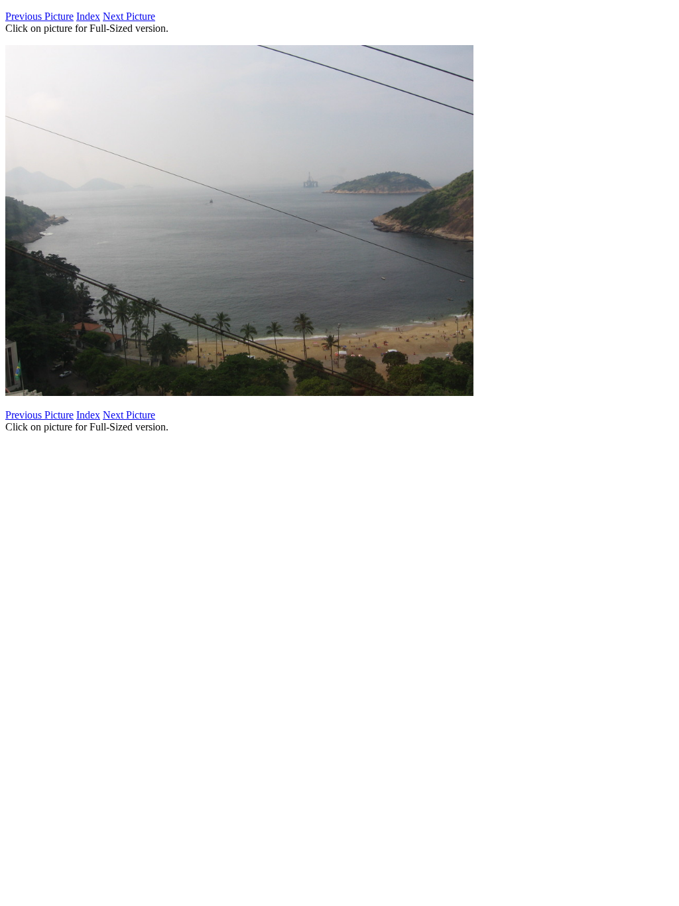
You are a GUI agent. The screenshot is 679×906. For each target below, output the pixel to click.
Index (88, 16)
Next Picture (129, 16)
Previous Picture (39, 16)
